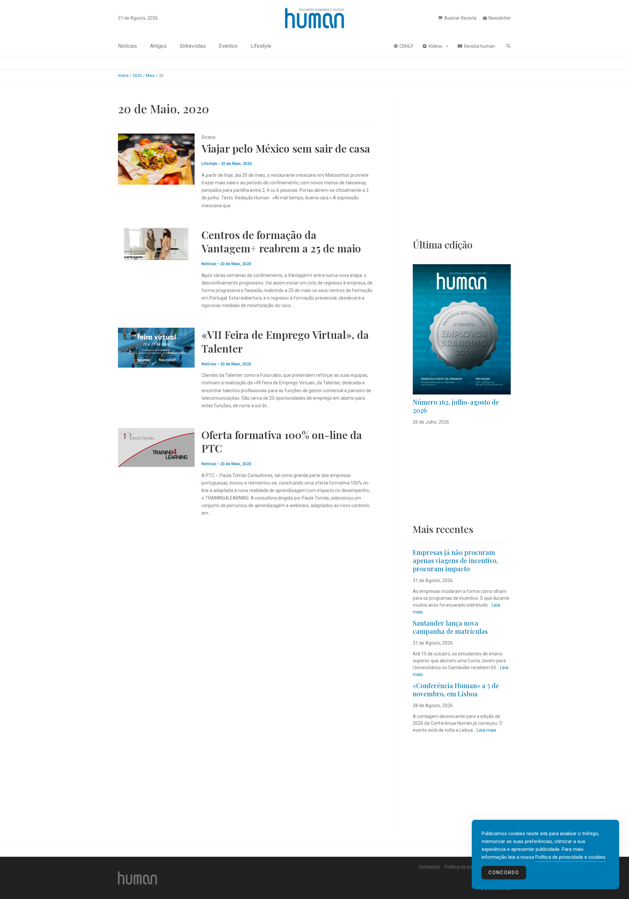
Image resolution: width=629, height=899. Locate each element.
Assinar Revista (460, 18)
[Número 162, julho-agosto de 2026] (462, 329)
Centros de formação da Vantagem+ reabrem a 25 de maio (281, 241)
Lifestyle (261, 46)
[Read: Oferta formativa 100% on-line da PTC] (156, 447)
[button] (445, 46)
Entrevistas (193, 46)
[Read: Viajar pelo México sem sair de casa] (156, 158)
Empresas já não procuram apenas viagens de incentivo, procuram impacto (455, 560)
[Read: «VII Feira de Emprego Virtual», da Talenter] (156, 347)
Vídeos (435, 46)
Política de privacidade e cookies (570, 857)
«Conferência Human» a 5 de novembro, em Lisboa (456, 689)
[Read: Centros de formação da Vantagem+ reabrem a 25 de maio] (156, 244)
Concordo (503, 872)
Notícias (127, 46)
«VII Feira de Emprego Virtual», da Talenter (285, 341)
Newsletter (499, 18)
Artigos (158, 46)
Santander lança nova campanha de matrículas (450, 626)
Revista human (479, 46)
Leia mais (486, 730)
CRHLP (406, 46)
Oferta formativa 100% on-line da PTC (281, 441)
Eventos (228, 46)
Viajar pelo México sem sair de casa (285, 148)
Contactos (429, 867)
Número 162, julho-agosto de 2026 (456, 405)
